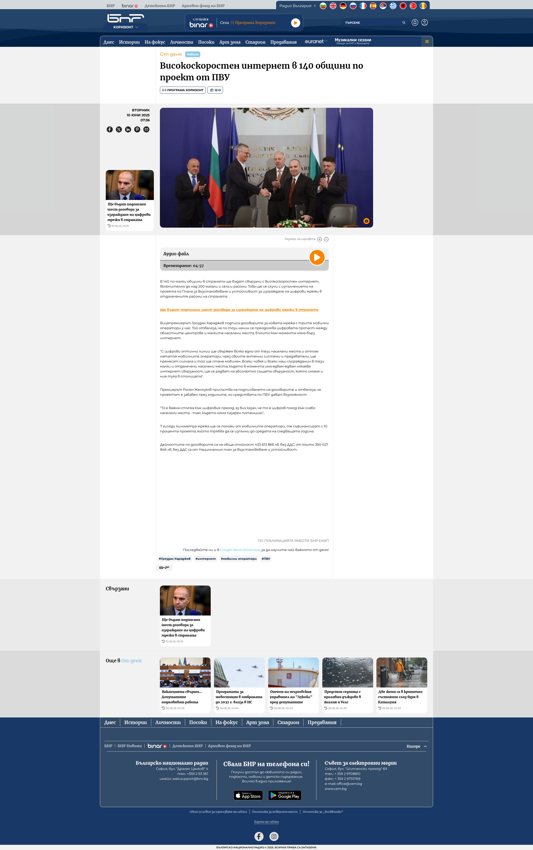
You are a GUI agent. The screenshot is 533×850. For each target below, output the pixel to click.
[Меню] (427, 41)
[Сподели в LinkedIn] (128, 129)
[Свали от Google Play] (284, 795)
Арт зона (257, 722)
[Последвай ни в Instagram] (274, 836)
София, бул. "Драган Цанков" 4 (182, 769)
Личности (168, 722)
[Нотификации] (414, 22)
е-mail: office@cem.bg (343, 784)
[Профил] (424, 22)
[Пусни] (295, 22)
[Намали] (326, 239)
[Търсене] (404, 22)
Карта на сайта (266, 822)
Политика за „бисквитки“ (323, 812)
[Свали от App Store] (248, 795)
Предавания (322, 722)
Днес (110, 722)
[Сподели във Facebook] (109, 129)
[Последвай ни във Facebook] (259, 836)
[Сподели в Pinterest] (137, 129)
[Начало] (125, 18)
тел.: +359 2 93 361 (192, 774)
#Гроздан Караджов (175, 559)
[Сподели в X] (119, 129)
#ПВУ (266, 559)
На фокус (226, 722)
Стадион (288, 722)
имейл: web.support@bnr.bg (184, 779)
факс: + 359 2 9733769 (342, 779)
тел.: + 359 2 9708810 (342, 774)
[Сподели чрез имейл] (146, 129)
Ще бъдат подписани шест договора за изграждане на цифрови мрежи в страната (239, 310)
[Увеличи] (319, 239)
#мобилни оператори (239, 559)
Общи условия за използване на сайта (218, 812)
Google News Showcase (240, 550)
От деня (171, 54)
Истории (135, 722)
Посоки (198, 722)
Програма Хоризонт (185, 90)
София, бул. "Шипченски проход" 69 (356, 769)
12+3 (218, 90)
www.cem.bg (336, 789)
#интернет (206, 559)
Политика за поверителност (275, 812)
